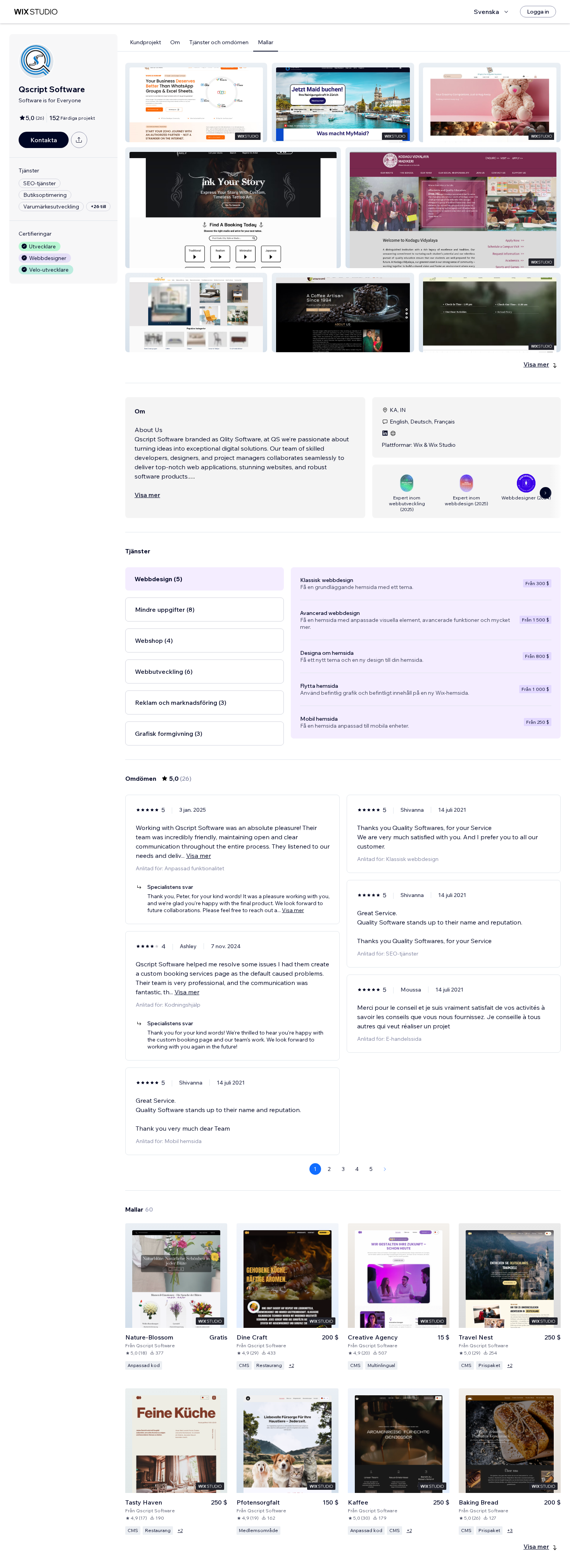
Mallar (265, 42)
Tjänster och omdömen (219, 42)
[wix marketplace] (35, 11)
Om (175, 42)
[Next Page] (385, 1169)
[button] (196, 102)
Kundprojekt (145, 42)
